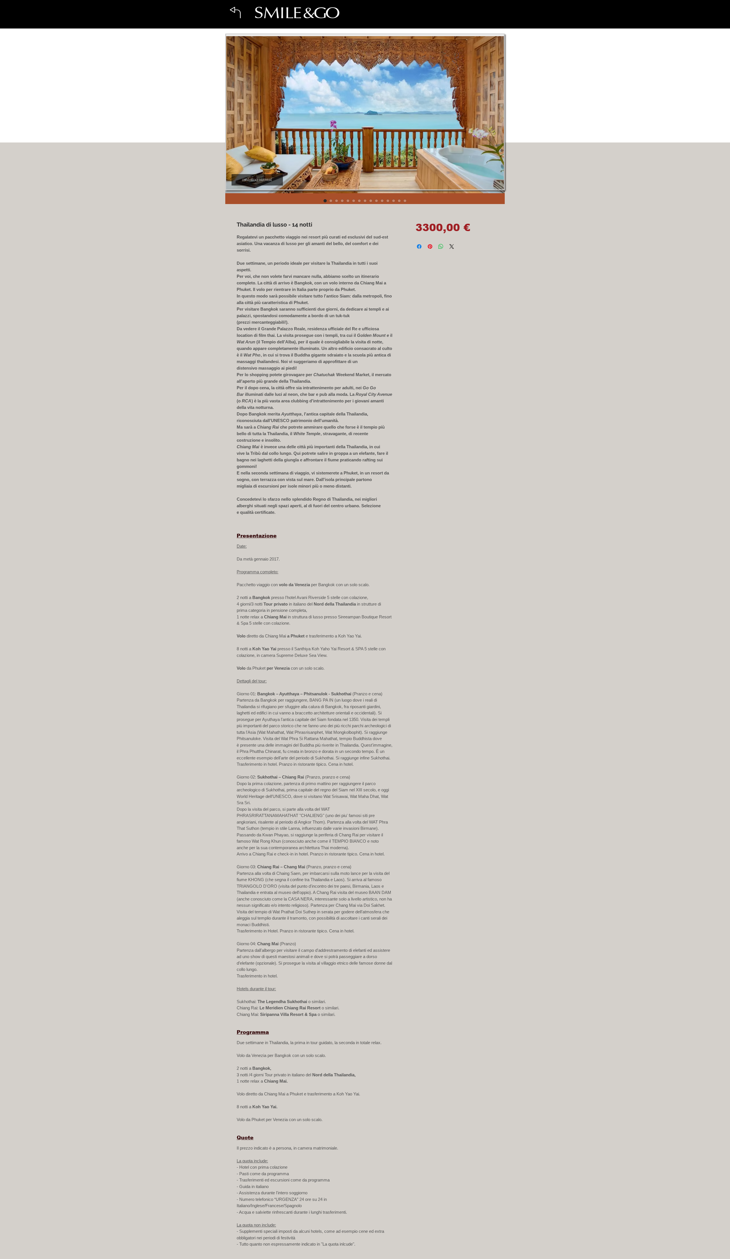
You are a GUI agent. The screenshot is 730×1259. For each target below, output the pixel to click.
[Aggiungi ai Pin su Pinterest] (430, 246)
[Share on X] (451, 246)
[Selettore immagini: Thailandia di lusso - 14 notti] (325, 200)
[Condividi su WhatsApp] (440, 246)
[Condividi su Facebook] (419, 246)
